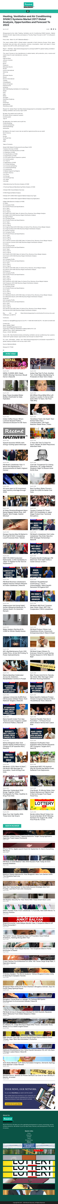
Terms (29, 1138)
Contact (29, 1136)
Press (29, 1133)
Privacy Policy (29, 1140)
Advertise (29, 1135)
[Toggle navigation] (28, 11)
